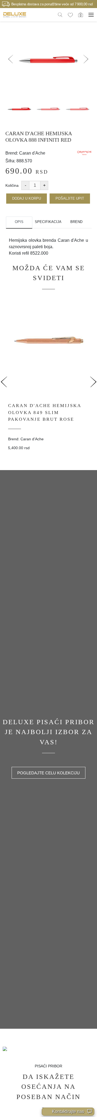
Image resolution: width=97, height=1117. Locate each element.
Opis (19, 222)
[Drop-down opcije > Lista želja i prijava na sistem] (14, 14)
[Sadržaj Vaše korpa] (80, 14)
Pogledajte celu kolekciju (48, 773)
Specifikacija (48, 222)
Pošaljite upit (70, 198)
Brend (76, 222)
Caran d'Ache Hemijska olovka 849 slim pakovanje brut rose (44, 412)
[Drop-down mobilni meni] (91, 14)
